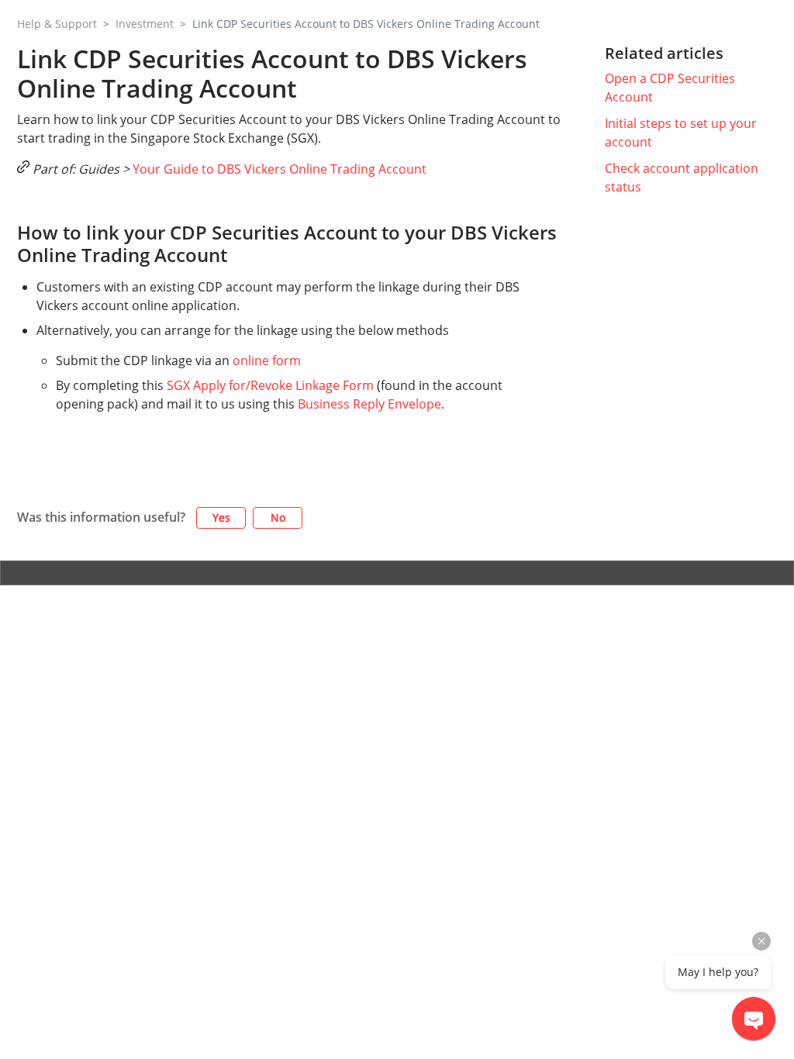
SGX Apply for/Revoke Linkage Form (270, 385)
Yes (221, 517)
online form (267, 360)
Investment (145, 23)
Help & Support (57, 23)
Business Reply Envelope (369, 403)
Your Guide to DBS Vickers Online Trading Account (279, 169)
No (278, 517)
